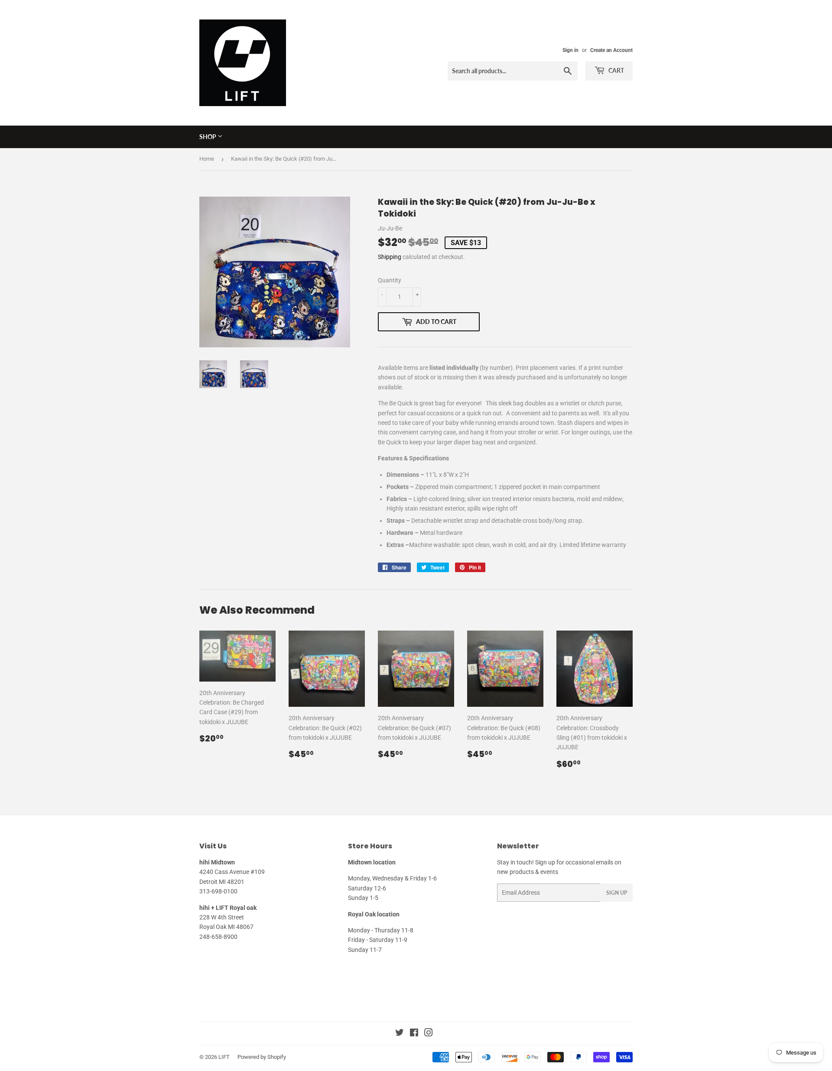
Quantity (389, 280)
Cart (615, 70)
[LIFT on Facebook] (414, 1033)
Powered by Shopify (261, 1057)
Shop (208, 136)
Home (206, 158)
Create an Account (611, 50)
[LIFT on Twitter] (399, 1033)
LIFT (224, 1057)
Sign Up (616, 893)
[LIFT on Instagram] (428, 1033)
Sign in (570, 50)
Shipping (389, 256)
